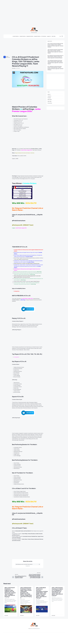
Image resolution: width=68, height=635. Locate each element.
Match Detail (50, 99)
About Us (49, 94)
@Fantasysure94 (17, 225)
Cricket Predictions (8, 57)
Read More (6, 615)
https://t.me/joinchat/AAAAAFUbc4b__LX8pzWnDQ (27, 215)
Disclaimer (49, 97)
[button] (60, 36)
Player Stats (49, 101)
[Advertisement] (28, 6)
